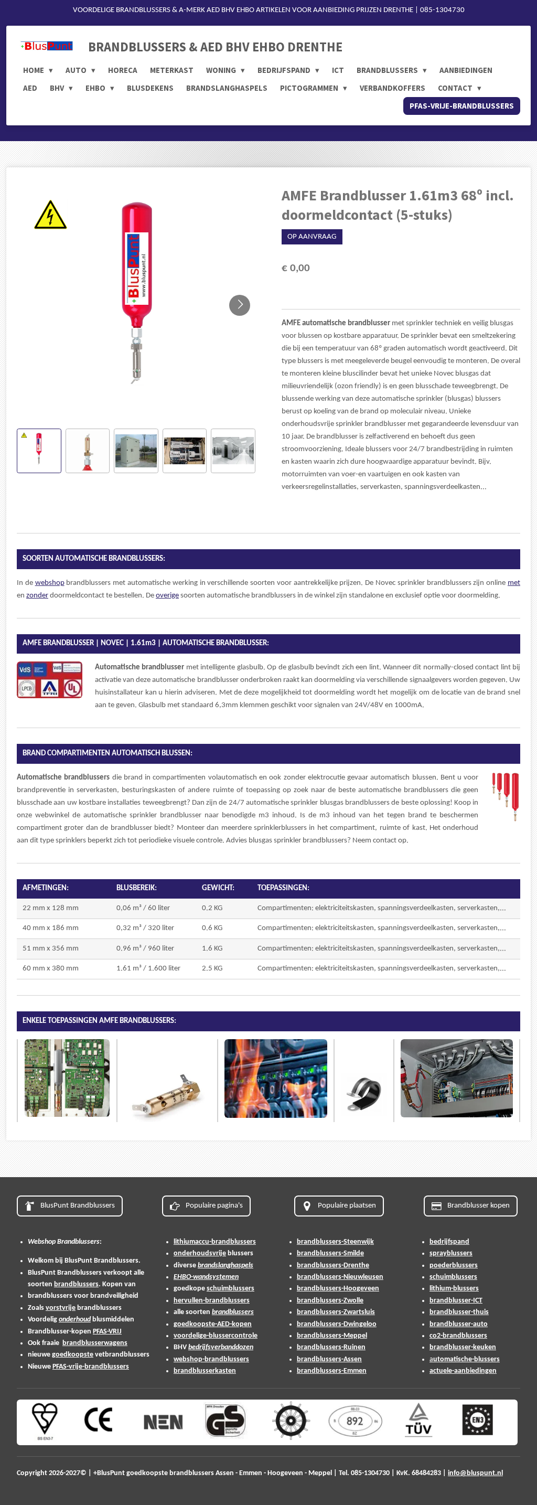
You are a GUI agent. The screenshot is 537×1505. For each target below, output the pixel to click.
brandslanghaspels (225, 1265)
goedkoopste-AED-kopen (213, 1324)
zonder (37, 596)
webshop (50, 583)
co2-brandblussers (458, 1336)
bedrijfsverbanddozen (220, 1347)
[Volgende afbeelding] (239, 305)
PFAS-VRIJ (107, 1332)
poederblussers (453, 1265)
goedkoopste (72, 1355)
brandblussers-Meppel (332, 1336)
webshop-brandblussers (211, 1359)
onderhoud (75, 1319)
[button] (39, 451)
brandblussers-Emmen (332, 1371)
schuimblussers (230, 1289)
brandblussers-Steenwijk (335, 1242)
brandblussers (76, 1284)
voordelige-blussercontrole (215, 1336)
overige (167, 596)
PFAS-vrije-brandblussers (90, 1367)
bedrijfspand (449, 1242)
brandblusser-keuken (462, 1347)
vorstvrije (61, 1308)
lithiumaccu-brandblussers (215, 1242)
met (514, 583)
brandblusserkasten (205, 1371)
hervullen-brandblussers (212, 1301)
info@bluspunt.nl (475, 1473)
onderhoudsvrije (200, 1253)
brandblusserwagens (94, 1343)
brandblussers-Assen (329, 1359)
